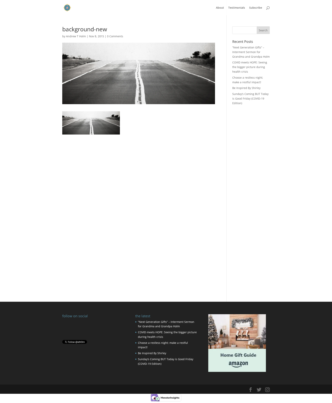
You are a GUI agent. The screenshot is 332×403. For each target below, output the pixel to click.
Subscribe (255, 7)
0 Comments (115, 36)
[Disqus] (138, 236)
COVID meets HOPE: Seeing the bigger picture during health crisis (249, 67)
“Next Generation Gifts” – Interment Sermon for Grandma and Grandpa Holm (251, 52)
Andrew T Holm (76, 36)
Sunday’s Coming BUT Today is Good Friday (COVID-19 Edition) (250, 98)
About (220, 7)
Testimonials (236, 7)
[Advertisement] (138, 161)
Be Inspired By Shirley (246, 88)
